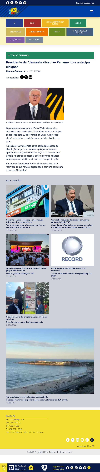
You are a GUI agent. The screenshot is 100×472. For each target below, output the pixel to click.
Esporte (57, 32)
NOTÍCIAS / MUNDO (18, 55)
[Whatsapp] (24, 2)
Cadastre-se (89, 3)
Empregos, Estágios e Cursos (55, 23)
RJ (14, 23)
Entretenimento (37, 32)
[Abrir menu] (92, 11)
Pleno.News (34, 40)
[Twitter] (11, 2)
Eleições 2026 (15, 40)
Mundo (78, 23)
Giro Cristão (15, 32)
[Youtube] (20, 2)
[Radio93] (13, 11)
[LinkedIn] (92, 440)
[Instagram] (16, 2)
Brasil (32, 23)
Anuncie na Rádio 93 (85, 446)
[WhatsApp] (30, 77)
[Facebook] (7, 2)
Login (78, 3)
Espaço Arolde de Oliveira (80, 32)
